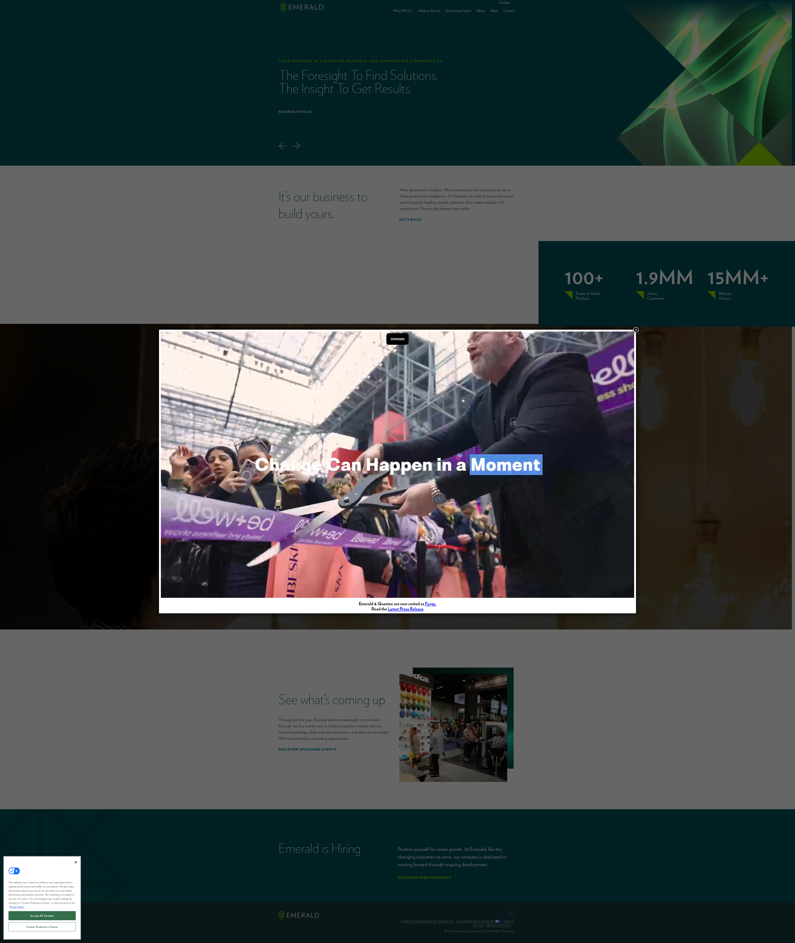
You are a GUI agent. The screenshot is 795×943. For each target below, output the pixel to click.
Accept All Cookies (42, 915)
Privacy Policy (17, 906)
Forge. (430, 603)
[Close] (75, 862)
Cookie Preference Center (42, 927)
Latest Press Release (406, 608)
